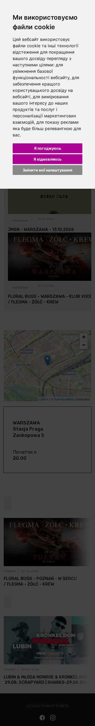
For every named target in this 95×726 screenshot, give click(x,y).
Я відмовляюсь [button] (47, 159)
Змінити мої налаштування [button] (47, 170)
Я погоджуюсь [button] (47, 148)
